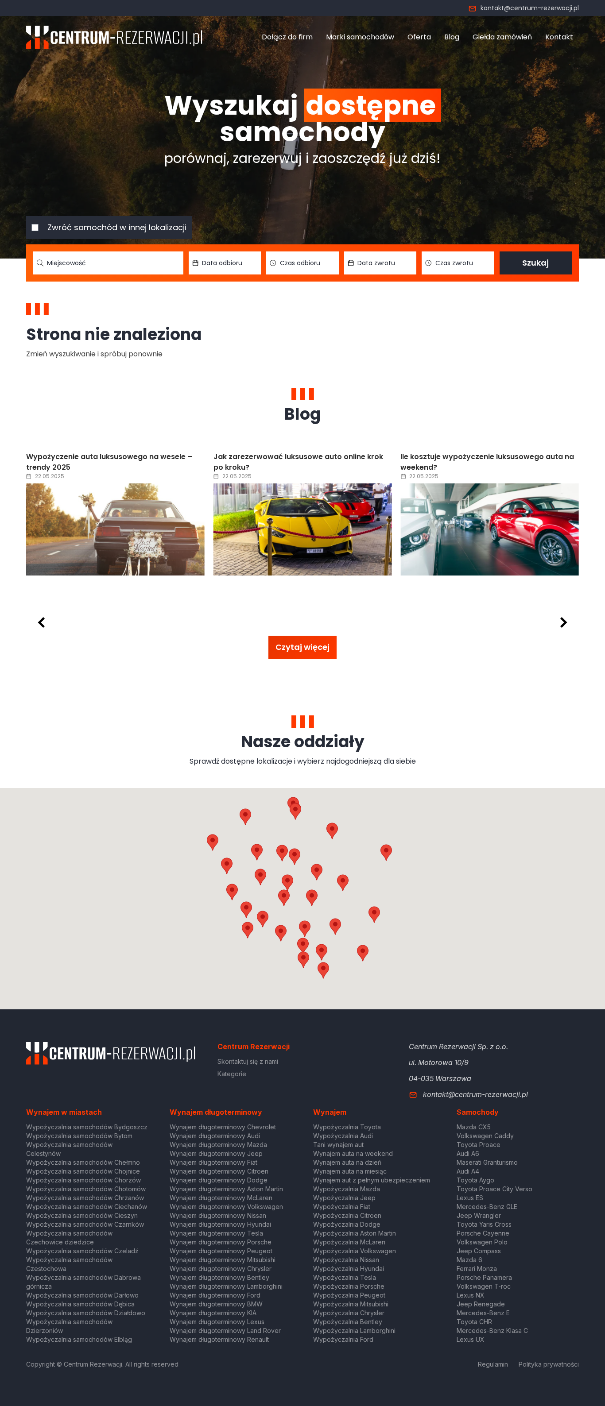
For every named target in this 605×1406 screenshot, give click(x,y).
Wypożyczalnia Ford (343, 1339)
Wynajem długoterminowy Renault (219, 1339)
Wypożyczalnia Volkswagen (354, 1251)
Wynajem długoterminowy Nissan (218, 1215)
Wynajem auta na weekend (353, 1153)
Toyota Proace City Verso (494, 1189)
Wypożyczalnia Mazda (346, 1189)
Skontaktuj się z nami (247, 1061)
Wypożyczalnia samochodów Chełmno (83, 1162)
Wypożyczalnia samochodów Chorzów (83, 1180)
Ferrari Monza (477, 1268)
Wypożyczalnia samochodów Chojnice (83, 1171)
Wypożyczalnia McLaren (349, 1242)
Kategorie (231, 1074)
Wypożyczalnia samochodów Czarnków (85, 1224)
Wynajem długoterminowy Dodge (219, 1180)
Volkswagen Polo (482, 1242)
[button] (343, 882)
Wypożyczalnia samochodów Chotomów (86, 1189)
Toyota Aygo (475, 1180)
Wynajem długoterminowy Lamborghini (226, 1286)
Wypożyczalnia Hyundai (348, 1268)
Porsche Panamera (484, 1277)
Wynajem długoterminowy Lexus (217, 1321)
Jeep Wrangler (479, 1215)
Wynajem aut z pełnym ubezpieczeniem (371, 1180)
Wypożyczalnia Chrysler (348, 1313)
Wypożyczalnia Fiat (341, 1206)
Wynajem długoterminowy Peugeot (221, 1251)
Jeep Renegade (481, 1304)
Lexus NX (471, 1295)
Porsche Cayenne (483, 1233)
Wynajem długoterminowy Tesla (216, 1233)
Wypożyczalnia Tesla (344, 1277)
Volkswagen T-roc (484, 1286)
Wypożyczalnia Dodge (346, 1224)
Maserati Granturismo (487, 1162)
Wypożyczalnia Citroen (347, 1215)
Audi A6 (468, 1153)
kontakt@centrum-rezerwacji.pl (530, 8)
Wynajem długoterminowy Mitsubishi (222, 1259)
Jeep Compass (479, 1251)
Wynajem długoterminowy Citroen (219, 1171)
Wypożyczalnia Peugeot (349, 1295)
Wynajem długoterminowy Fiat (213, 1162)
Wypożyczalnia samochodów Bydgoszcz (86, 1127)
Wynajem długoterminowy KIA (213, 1313)
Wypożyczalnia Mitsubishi (350, 1304)
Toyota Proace (478, 1144)
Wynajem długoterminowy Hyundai (220, 1224)
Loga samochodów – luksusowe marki (470, 457)
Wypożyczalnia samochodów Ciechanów (86, 1206)
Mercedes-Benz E (483, 1313)
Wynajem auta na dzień (347, 1162)
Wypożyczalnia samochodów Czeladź (82, 1251)
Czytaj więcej (302, 647)
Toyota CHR (474, 1321)
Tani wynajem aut (338, 1144)
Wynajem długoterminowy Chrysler (220, 1268)
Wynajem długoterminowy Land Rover (225, 1330)
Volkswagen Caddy (485, 1135)
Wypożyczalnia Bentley (347, 1321)
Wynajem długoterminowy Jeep (216, 1153)
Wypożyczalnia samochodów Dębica (80, 1304)
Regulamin (493, 1364)
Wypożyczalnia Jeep (344, 1197)
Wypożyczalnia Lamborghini (354, 1330)
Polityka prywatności (549, 1364)
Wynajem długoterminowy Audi (215, 1135)
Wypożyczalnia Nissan (346, 1259)
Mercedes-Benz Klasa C (492, 1330)
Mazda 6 (469, 1259)
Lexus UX (471, 1339)
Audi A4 (468, 1171)
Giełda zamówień (502, 37)
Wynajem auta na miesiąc (350, 1171)
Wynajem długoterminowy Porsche (220, 1242)
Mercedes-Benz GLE (487, 1206)
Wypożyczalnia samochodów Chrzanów (85, 1197)
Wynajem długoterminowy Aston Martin (226, 1189)
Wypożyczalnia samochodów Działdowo (85, 1313)
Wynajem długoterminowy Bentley (219, 1277)
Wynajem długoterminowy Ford (215, 1295)
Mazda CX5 (474, 1127)
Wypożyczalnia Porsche (348, 1286)
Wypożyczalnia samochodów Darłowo (82, 1295)
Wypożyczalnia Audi (343, 1135)
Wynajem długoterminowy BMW (216, 1304)
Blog (451, 37)
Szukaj (535, 262)
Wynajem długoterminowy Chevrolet (223, 1127)
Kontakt (559, 37)
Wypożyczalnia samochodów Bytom (79, 1135)
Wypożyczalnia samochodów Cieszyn (82, 1215)
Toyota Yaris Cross (484, 1224)
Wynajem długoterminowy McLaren (221, 1197)
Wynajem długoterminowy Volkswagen (226, 1206)
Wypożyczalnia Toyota (347, 1127)
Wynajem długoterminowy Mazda (218, 1144)
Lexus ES (470, 1197)
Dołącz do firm (287, 37)
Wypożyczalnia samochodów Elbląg (79, 1339)
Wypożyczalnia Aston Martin (354, 1233)
